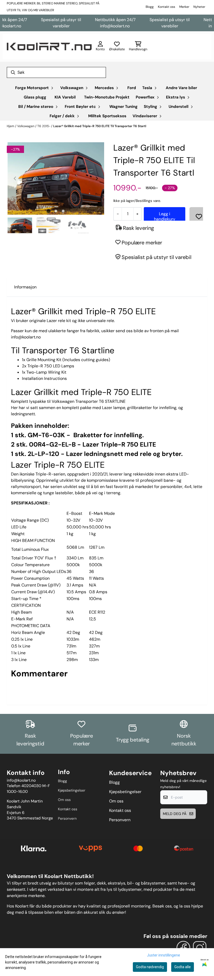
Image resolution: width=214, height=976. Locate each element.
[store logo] (49, 46)
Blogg (150, 7)
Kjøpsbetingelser (71, 790)
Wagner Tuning (123, 106)
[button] (199, 216)
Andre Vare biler (181, 87)
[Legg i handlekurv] (164, 216)
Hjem (11, 126)
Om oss (64, 800)
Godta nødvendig (150, 967)
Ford (131, 87)
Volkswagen (26, 126)
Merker (184, 7)
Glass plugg (35, 97)
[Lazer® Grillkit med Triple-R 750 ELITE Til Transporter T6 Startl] (56, 178)
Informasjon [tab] (25, 287)
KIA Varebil (65, 97)
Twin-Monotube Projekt (106, 97)
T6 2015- (44, 126)
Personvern (67, 818)
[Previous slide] (15, 178)
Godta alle (182, 967)
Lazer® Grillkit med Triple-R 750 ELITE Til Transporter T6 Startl (99, 126)
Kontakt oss (166, 7)
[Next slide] (96, 178)
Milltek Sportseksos (107, 116)
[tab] (48, 211)
